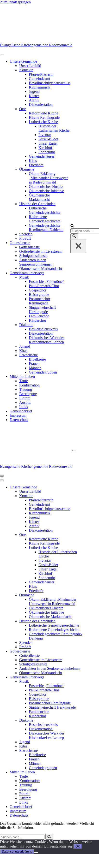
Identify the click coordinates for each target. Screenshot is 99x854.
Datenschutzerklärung (17, 851)
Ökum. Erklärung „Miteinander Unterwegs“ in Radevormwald (48, 178)
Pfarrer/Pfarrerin (41, 74)
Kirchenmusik (39, 87)
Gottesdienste (20, 243)
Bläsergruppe (39, 294)
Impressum (18, 415)
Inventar (44, 135)
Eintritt (24, 398)
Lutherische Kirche (43, 122)
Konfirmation (29, 385)
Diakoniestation (41, 104)
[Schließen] (78, 246)
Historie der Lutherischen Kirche (53, 128)
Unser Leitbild (30, 66)
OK (77, 846)
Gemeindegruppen (43, 372)
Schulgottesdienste (33, 256)
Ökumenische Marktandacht (39, 197)
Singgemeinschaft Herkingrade (42, 309)
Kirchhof (45, 148)
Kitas (33, 161)
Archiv (34, 100)
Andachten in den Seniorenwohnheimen (35, 262)
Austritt (25, 402)
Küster (34, 96)
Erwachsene (28, 355)
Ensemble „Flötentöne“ (46, 281)
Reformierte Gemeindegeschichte (44, 219)
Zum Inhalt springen (15, 2)
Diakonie (26, 325)
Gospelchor (37, 290)
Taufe (23, 381)
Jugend (34, 91)
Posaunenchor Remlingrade (39, 301)
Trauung (25, 389)
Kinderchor (37, 320)
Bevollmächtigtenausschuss (49, 83)
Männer (35, 368)
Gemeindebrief (21, 411)
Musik (24, 277)
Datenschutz (19, 420)
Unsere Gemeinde (23, 61)
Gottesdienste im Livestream (40, 251)
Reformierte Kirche (43, 113)
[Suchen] (72, 226)
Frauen (34, 364)
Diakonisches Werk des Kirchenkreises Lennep (46, 340)
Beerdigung (28, 394)
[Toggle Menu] (2, 54)
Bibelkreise (37, 359)
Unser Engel (47, 143)
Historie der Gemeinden (37, 204)
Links (23, 407)
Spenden (25, 234)
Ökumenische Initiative (46, 191)
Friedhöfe (36, 165)
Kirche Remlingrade (44, 117)
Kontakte (26, 70)
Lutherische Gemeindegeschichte (44, 210)
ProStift (25, 238)
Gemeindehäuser (41, 156)
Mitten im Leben (22, 376)
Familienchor (39, 316)
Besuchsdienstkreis (43, 329)
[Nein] (36, 852)
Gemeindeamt (39, 79)
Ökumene (26, 169)
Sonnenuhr (46, 152)
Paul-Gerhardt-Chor (44, 286)
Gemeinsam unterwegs (27, 273)
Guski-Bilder (48, 139)
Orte (22, 109)
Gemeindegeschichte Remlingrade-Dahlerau (46, 227)
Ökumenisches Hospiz (46, 186)
